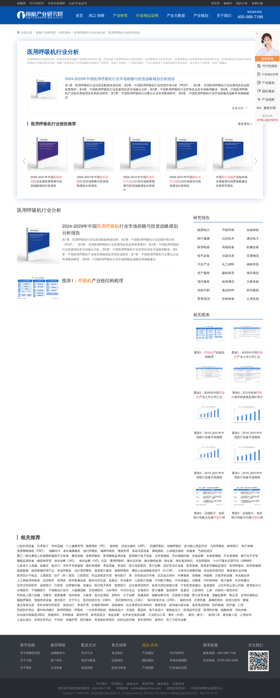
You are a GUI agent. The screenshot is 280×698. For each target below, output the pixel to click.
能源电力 (203, 229)
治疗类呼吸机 (83, 570)
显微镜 (196, 575)
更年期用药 (145, 619)
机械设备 (253, 247)
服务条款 (163, 683)
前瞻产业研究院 (46, 32)
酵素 (246, 600)
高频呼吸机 (157, 546)
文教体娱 (253, 281)
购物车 (228, 3)
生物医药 (22, 590)
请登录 (215, 3)
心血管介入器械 (27, 565)
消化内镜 (241, 610)
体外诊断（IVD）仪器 (93, 560)
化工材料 (228, 264)
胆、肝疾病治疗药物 (142, 575)
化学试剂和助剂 (27, 585)
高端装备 (228, 247)
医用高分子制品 (27, 575)
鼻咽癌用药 (215, 600)
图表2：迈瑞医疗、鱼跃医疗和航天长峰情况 (209, 517)
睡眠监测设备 (25, 560)
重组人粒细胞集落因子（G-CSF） (153, 570)
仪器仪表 (228, 255)
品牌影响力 (58, 653)
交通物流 (253, 255)
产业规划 (202, 15)
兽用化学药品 (42, 619)
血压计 (55, 565)
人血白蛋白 (24, 619)
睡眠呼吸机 (24, 600)
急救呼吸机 (93, 556)
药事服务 (183, 575)
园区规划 (148, 660)
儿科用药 (111, 590)
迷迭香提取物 (200, 605)
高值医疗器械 (180, 595)
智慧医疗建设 (103, 570)
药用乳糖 (200, 600)
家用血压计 (254, 585)
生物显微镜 (213, 556)
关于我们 (225, 15)
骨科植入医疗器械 (28, 595)
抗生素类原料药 (139, 585)
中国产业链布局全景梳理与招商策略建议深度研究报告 (231, 181)
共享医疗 (43, 546)
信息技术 (228, 238)
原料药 (116, 595)
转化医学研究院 (214, 570)
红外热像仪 (242, 580)
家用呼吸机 (64, 610)
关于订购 (26, 660)
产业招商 (148, 667)
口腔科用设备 (25, 546)
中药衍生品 (127, 590)
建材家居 (228, 273)
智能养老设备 (42, 600)
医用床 (61, 580)
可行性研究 (37, 3)
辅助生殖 (185, 600)
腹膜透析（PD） (96, 546)
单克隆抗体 (242, 575)
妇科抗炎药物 (126, 619)
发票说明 (87, 667)
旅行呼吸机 (90, 551)
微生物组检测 (152, 560)
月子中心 (74, 600)
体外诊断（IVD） (65, 560)
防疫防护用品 (25, 610)
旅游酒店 (228, 281)
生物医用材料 (100, 605)
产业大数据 (177, 15)
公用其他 (253, 298)
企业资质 (56, 667)
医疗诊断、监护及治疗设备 (166, 565)
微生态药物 (134, 560)
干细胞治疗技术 (59, 590)
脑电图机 (158, 551)
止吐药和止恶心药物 (231, 585)
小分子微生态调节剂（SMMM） (233, 560)
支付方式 (87, 653)
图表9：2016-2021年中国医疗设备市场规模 (209, 435)
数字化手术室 (249, 556)
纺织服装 (253, 290)
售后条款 (117, 653)
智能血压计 (173, 610)
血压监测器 (101, 595)
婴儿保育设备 (200, 595)
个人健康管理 (74, 546)
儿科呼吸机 (217, 546)
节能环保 (228, 229)
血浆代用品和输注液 (165, 585)
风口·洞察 (98, 15)
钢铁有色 (253, 264)
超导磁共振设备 (179, 605)
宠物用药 (53, 615)
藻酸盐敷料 (219, 595)
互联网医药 (96, 590)
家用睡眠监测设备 (114, 556)
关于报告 (26, 667)
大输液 (87, 595)
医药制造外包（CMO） (98, 600)
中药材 (58, 619)
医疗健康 (203, 238)
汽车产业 (203, 264)
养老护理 (83, 605)
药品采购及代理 (102, 575)
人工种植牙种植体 (28, 580)
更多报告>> (245, 124)
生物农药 (143, 590)
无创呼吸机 (203, 560)
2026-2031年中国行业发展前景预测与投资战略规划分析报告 (46, 181)
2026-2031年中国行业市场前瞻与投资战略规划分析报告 (92, 181)
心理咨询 (246, 615)
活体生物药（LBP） (134, 546)
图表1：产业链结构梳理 (92, 280)
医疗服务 (226, 580)
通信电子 (253, 238)
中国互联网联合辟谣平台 (206, 688)
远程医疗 (45, 585)
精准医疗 (233, 546)
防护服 (231, 605)
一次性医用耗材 (96, 610)
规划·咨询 (150, 644)
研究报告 (65, 32)
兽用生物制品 (249, 595)
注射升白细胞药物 (189, 570)
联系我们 (117, 683)
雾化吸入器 (230, 615)
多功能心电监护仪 (195, 546)
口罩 (241, 605)
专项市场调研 (56, 3)
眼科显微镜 (93, 565)
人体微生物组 (175, 551)
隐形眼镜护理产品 (42, 570)
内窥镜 (208, 575)
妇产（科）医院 (64, 575)
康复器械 (77, 556)
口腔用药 (198, 590)
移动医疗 (120, 575)
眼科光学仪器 (97, 580)
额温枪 (142, 610)
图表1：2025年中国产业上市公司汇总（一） (247, 356)
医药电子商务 (103, 585)
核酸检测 (226, 610)
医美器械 (192, 565)
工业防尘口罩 (156, 615)
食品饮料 (228, 290)
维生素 (168, 560)
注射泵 (58, 585)
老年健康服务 (71, 551)
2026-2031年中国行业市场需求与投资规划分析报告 (185, 181)
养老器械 (109, 565)
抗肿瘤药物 (73, 585)
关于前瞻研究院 (30, 653)
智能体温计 (116, 610)
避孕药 (159, 619)
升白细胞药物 (180, 556)
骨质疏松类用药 (104, 619)
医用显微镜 (254, 565)
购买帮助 (58, 644)
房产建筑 (203, 273)
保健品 (87, 585)
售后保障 (119, 644)
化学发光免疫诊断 (133, 615)
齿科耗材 (74, 595)
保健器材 (143, 595)
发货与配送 (88, 660)
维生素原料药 (184, 560)
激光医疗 (60, 600)
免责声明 (148, 683)
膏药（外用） (177, 615)
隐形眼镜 (22, 570)
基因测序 (172, 590)
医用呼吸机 (236, 565)
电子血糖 (247, 546)
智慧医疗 (120, 585)
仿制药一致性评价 (226, 590)
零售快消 (203, 298)
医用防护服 (211, 610)
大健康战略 (79, 590)
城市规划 (253, 273)
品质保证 (117, 660)
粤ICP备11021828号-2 (156, 693)
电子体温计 (156, 610)
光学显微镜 (162, 556)
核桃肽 (114, 546)
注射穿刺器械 (223, 575)
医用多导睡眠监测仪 (214, 565)
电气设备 (203, 255)
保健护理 (71, 619)
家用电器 (203, 247)
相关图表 (201, 314)
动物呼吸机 (174, 546)
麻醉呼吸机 (107, 551)
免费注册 (257, 3)
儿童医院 (45, 575)
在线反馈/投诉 (176, 688)
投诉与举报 (119, 667)
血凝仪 (185, 590)
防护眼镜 (218, 605)
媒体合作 (132, 683)
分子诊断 (129, 595)
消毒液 (196, 580)
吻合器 (233, 595)
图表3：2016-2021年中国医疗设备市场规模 (247, 435)
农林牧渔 (228, 298)
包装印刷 (203, 290)
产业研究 (121, 15)
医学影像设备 (77, 580)
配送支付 (88, 644)
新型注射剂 (233, 600)
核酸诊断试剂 (160, 595)
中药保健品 (182, 580)
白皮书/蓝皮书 (78, 3)
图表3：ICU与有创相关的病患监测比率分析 (247, 396)
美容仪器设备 (140, 551)
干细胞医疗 (38, 590)
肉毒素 (191, 551)
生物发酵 (198, 556)
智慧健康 (60, 595)
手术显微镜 (231, 556)
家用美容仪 (98, 615)
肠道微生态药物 (237, 570)
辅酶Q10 (54, 551)
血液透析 (209, 585)
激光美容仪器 (25, 605)
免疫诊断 (114, 615)
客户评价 (56, 660)
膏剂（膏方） (197, 615)
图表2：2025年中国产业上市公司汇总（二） (209, 396)
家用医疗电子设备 (140, 556)
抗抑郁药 (48, 580)
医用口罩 (214, 615)
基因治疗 (68, 605)
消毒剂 (47, 595)
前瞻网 (21, 3)
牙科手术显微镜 (73, 565)
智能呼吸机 (122, 570)
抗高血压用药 (166, 575)
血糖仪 (44, 565)
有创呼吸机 (64, 570)
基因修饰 (117, 605)
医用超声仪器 (192, 610)
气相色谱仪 (205, 551)
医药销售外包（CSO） (130, 600)
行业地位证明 (148, 15)
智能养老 (160, 605)
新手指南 (27, 644)
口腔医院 (83, 575)
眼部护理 (82, 615)
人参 (209, 590)
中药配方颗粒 (163, 580)
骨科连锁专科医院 (48, 605)
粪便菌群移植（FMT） (31, 551)
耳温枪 (130, 610)
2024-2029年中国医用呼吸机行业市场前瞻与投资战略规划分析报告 (120, 78)
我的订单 (242, 3)
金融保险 (253, 229)
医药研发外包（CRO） (162, 600)
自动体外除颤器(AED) (31, 615)
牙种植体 (68, 615)
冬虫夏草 (126, 580)
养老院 (121, 565)
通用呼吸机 (117, 560)
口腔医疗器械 (143, 580)
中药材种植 (211, 580)
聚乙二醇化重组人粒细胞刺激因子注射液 (43, 556)
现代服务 (203, 281)
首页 (79, 15)
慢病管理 (123, 551)
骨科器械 (57, 546)
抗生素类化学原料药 (139, 605)
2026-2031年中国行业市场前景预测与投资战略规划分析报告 (139, 183)
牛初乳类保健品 (191, 585)
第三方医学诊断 (176, 619)
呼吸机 (78, 610)
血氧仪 (113, 580)
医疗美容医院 (137, 565)
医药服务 (86, 619)
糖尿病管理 (44, 560)
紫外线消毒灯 (45, 610)
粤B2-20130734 (209, 693)
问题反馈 (178, 683)
